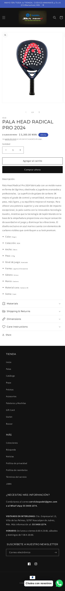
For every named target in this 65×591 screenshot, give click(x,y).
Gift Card (10, 410)
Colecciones (12, 442)
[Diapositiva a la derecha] (39, 112)
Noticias (10, 456)
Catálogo (10, 375)
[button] (3, 17)
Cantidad (6, 144)
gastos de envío (10, 139)
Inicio (8, 362)
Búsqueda (11, 449)
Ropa (8, 382)
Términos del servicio (16, 477)
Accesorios (11, 396)
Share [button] (8, 334)
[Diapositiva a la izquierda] (26, 112)
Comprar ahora (32, 169)
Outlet (9, 416)
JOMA (8, 483)
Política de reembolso (17, 470)
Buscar (9, 423)
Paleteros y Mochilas (16, 403)
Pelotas (9, 389)
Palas (8, 369)
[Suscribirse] (55, 552)
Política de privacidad (16, 463)
